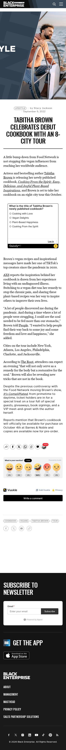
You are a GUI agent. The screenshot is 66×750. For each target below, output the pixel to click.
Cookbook (10, 521)
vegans (24, 521)
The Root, (27, 362)
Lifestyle (20, 108)
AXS (6, 275)
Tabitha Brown (40, 521)
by (41, 108)
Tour (55, 521)
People (23, 325)
